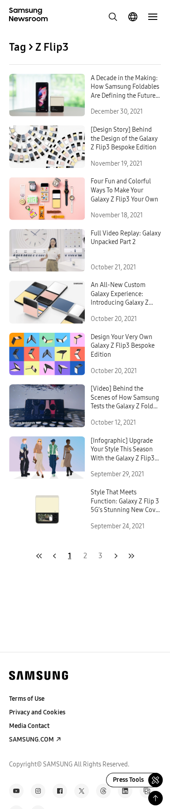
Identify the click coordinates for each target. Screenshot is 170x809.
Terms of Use (26, 699)
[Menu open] (153, 17)
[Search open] (113, 17)
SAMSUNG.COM (31, 739)
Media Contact (29, 726)
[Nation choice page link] (133, 17)
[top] (155, 798)
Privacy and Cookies (37, 712)
